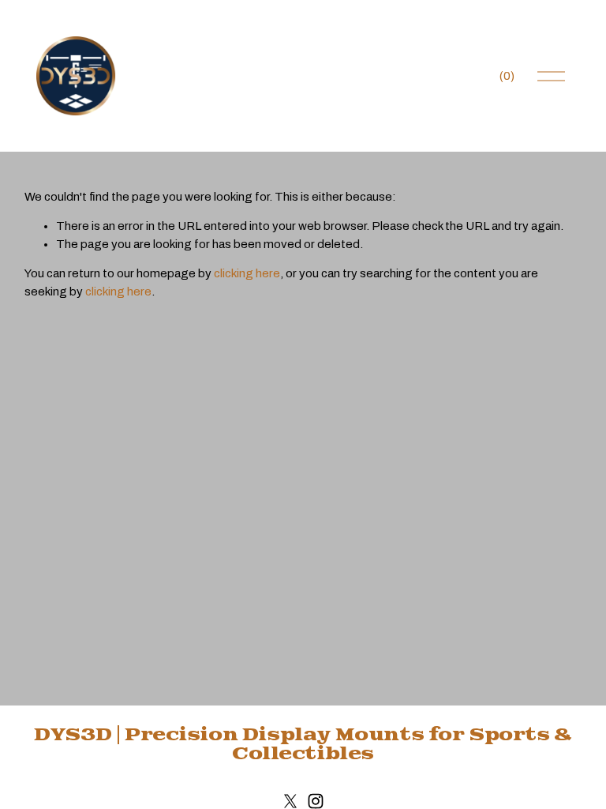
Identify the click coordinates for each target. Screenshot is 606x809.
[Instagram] (316, 801)
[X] (290, 801)
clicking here (247, 273)
